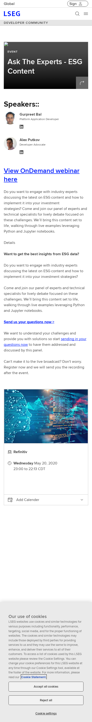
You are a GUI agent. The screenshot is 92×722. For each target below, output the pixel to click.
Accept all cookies (46, 686)
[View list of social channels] (82, 83)
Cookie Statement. (33, 677)
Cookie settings (46, 713)
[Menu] (86, 13)
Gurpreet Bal (31, 114)
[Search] (77, 13)
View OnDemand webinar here (41, 175)
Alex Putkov (30, 139)
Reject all (46, 700)
